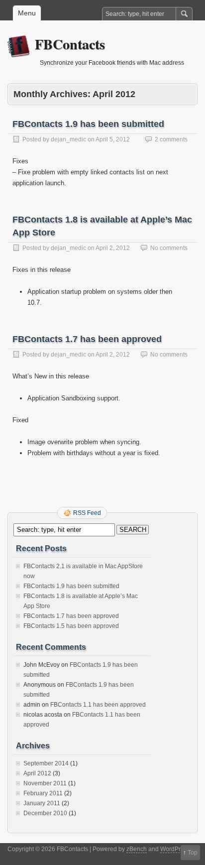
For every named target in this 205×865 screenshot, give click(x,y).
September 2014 (46, 763)
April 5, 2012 (113, 139)
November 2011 (45, 783)
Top (193, 852)
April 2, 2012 (113, 248)
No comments (169, 248)
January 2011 (41, 803)
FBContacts (70, 44)
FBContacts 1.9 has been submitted (88, 124)
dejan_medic (68, 139)
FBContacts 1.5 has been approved (71, 625)
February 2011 (43, 793)
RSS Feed (87, 512)
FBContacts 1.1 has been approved (98, 704)
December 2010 (45, 813)
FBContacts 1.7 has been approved (87, 339)
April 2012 (37, 773)
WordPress (175, 849)
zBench (136, 849)
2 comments (171, 139)
